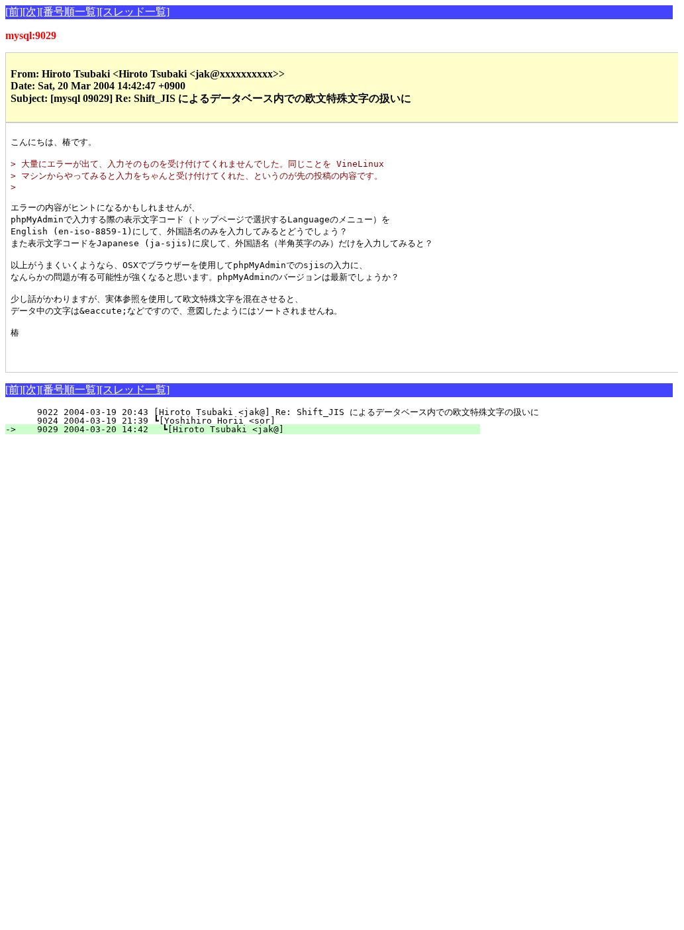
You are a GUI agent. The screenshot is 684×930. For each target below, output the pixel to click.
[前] (14, 11)
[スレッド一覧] (134, 11)
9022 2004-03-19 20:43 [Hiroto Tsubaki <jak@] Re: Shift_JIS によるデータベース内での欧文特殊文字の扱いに (280, 412)
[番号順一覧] (69, 11)
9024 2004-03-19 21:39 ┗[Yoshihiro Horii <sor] (251, 421)
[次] (31, 11)
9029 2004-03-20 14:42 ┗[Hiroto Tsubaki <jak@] (250, 429)
